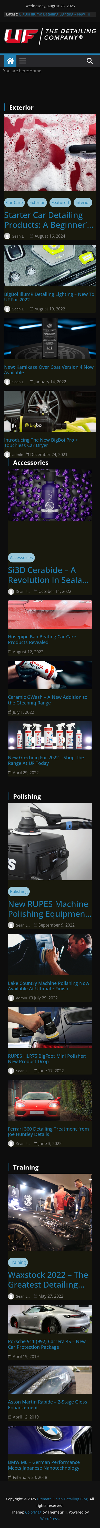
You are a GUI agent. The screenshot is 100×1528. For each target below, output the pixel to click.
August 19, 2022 (50, 309)
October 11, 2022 (54, 591)
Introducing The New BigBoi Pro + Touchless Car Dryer (41, 442)
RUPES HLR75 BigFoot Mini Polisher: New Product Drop (47, 1058)
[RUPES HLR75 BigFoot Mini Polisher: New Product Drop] (50, 1027)
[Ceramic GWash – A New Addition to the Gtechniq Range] (50, 675)
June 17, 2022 (51, 1070)
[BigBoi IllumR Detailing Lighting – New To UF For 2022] (50, 265)
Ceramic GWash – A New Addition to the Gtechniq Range (47, 700)
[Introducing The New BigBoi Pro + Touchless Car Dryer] (50, 411)
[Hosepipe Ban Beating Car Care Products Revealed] (50, 614)
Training (18, 1262)
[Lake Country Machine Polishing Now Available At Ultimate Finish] (50, 954)
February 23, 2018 (30, 1477)
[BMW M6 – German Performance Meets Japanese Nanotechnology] (50, 1440)
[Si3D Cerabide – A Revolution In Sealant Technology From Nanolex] (50, 495)
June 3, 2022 (50, 1143)
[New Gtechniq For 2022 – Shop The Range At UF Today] (50, 735)
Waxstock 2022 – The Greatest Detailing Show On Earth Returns (48, 1280)
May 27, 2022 (50, 1296)
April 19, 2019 (26, 1356)
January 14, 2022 (50, 382)
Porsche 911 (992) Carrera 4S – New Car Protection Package (47, 1344)
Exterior (37, 202)
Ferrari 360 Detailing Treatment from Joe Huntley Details (48, 1131)
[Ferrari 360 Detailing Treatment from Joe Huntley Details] (50, 1100)
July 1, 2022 (23, 712)
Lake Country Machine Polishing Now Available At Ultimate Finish (48, 986)
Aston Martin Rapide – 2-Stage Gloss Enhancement (47, 1404)
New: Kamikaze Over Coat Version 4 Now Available (49, 369)
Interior (83, 202)
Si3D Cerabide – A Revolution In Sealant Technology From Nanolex (49, 575)
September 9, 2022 (56, 925)
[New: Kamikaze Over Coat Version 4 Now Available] (50, 338)
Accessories (21, 557)
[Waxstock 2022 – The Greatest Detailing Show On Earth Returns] (50, 1212)
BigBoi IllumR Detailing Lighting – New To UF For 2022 (49, 297)
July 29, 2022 (46, 998)
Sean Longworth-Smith (20, 236)
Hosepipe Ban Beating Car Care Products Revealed (42, 639)
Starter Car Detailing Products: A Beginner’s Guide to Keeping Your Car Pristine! (47, 220)
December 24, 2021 (48, 454)
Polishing (19, 891)
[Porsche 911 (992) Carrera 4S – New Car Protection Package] (50, 1319)
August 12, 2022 (28, 652)
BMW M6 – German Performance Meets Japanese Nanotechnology (44, 1465)
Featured (60, 202)
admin (17, 454)
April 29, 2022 (26, 772)
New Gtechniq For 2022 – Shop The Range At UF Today (46, 760)
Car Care (14, 202)
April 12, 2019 (26, 1417)
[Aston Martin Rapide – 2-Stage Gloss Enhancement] (50, 1380)
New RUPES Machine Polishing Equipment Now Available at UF (48, 909)
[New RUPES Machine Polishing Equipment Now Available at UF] (50, 841)
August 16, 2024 (50, 236)
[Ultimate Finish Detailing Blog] (10, 61)
